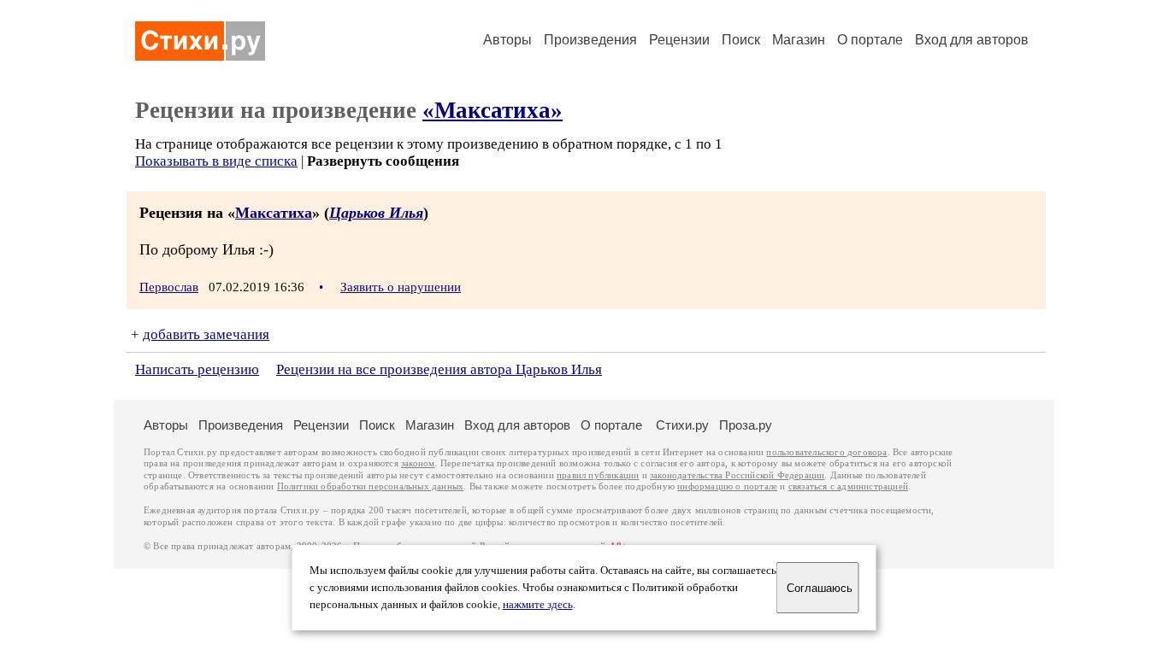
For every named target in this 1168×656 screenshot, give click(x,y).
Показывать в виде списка (216, 161)
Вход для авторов (972, 39)
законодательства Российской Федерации (737, 475)
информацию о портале (727, 486)
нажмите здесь (538, 605)
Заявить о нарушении (400, 287)
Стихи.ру (682, 425)
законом (417, 463)
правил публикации (598, 475)
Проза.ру (745, 425)
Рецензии (679, 39)
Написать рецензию (197, 369)
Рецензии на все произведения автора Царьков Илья (439, 369)
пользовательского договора (826, 452)
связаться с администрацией (848, 486)
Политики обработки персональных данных (370, 486)
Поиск (741, 39)
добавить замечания (206, 334)
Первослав (168, 287)
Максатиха (273, 212)
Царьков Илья (376, 212)
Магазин (798, 39)
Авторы (507, 39)
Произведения (590, 39)
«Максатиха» (492, 110)
